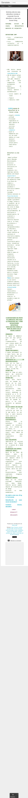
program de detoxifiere (12, 531)
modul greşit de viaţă (12, 73)
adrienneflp (14, 525)
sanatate (20, 531)
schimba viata (9, 533)
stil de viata (18, 533)
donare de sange (18, 528)
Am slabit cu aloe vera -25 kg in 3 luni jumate (14, 496)
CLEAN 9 (10, 108)
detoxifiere (17, 115)
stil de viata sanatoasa (16, 533)
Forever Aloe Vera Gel (12, 196)
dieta (12, 528)
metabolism (20, 530)
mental (15, 530)
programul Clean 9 (11, 176)
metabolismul (12, 130)
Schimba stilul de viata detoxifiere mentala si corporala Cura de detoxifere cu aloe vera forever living (13, 16)
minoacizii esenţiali (12, 287)
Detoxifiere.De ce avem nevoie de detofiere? (14, 501)
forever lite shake (10, 530)
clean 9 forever (14, 527)
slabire (14, 533)
